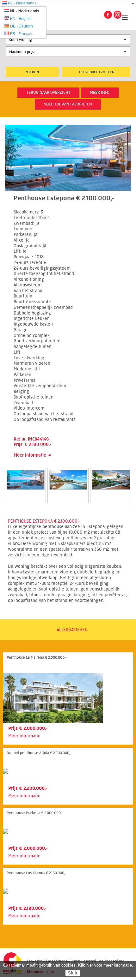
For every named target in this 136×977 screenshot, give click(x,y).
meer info (99, 92)
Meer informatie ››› (32, 455)
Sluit (72, 973)
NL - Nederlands (22, 3)
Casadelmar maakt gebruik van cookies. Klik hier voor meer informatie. (68, 965)
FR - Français (21, 34)
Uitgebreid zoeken (96, 71)
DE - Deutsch (21, 26)
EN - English (21, 18)
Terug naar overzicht (48, 92)
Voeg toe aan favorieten (68, 104)
